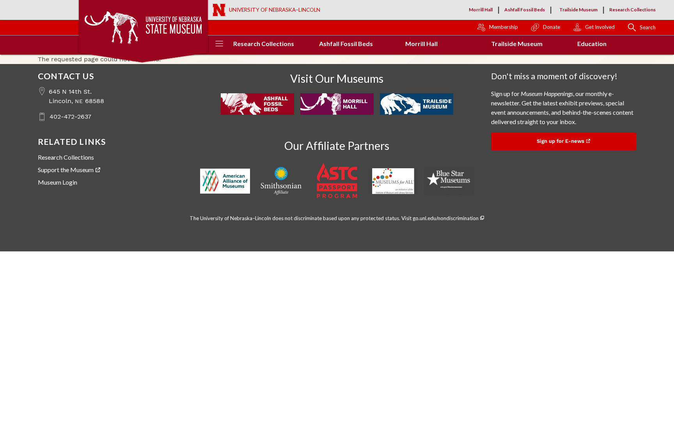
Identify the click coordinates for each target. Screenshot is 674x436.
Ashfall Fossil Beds (524, 9)
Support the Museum (66, 169)
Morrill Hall (481, 9)
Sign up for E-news (560, 141)
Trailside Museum (578, 9)
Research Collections (632, 9)
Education (592, 43)
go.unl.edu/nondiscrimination (446, 218)
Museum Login (57, 182)
